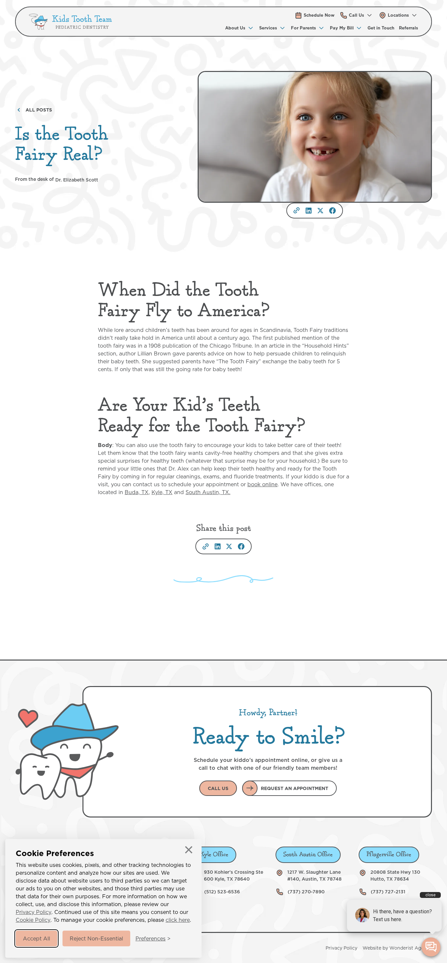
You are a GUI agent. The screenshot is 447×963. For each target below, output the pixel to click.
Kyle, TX (162, 492)
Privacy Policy (33, 912)
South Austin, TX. (208, 492)
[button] (356, 15)
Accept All (36, 938)
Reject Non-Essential (96, 938)
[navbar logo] (70, 21)
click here (178, 919)
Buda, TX (137, 492)
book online (262, 484)
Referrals (408, 28)
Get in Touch (380, 28)
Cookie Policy (33, 919)
